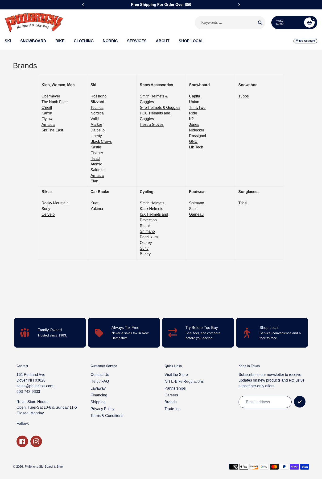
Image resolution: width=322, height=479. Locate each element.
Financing (99, 395)
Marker (96, 124)
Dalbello (98, 130)
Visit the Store (176, 375)
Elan (94, 181)
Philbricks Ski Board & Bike (44, 466)
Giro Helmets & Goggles (160, 107)
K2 (191, 119)
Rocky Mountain (55, 203)
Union (194, 102)
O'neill (46, 107)
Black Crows (101, 141)
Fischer (97, 153)
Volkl (95, 119)
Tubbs (243, 96)
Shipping (98, 402)
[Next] (238, 4)
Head (95, 158)
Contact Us (100, 375)
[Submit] (299, 402)
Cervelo (48, 214)
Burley (145, 254)
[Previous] (83, 4)
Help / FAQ (100, 381)
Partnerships (175, 388)
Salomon (98, 170)
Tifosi (242, 203)
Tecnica (97, 107)
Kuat (94, 203)
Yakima (97, 209)
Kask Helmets (151, 209)
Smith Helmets (152, 203)
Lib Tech (196, 147)
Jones (194, 124)
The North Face (54, 102)
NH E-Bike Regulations (184, 381)
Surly (45, 209)
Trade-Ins (172, 409)
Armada (48, 124)
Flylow (47, 119)
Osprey (146, 243)
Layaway (98, 388)
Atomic (96, 164)
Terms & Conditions (107, 416)
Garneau (196, 214)
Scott (193, 209)
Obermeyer (50, 96)
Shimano (147, 231)
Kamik (46, 113)
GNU (193, 141)
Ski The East (52, 130)
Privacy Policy (102, 409)
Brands (171, 402)
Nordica (97, 113)
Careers (171, 395)
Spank (145, 226)
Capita (194, 96)
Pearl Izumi (149, 237)
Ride (193, 113)
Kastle (96, 147)
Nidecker (196, 130)
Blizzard (97, 102)
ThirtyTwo (197, 107)
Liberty (96, 136)
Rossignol (99, 96)
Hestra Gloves (152, 124)
